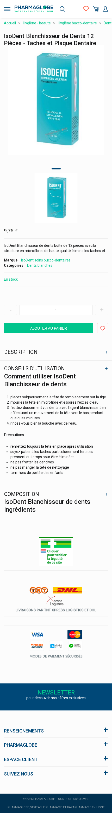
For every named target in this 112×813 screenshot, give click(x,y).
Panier (95, 9)
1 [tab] (56, 168)
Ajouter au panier (48, 328)
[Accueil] (33, 9)
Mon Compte (105, 9)
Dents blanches (39, 265)
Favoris (86, 9)
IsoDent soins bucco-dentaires (46, 260)
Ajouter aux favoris (102, 328)
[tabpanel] (56, 100)
